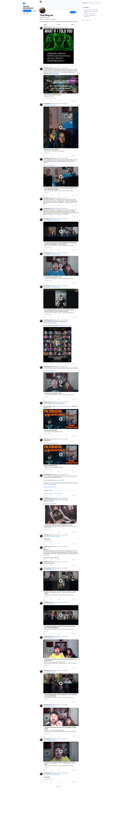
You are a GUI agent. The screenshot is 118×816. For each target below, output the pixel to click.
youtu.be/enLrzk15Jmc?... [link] (49, 603)
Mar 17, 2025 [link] (64, 439)
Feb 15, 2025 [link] (64, 498)
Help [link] (90, 20)
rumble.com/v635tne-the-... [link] (49, 638)
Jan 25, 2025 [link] (64, 535)
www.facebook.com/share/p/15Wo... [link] (52, 774)
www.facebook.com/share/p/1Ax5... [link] (51, 536)
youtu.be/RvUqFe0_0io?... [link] (49, 165)
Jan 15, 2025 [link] (64, 546)
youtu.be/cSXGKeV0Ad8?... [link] (49, 672)
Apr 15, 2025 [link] (64, 158)
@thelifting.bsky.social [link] (55, 27)
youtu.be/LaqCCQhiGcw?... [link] (49, 370)
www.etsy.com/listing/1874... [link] (50, 503)
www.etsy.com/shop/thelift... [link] (50, 484)
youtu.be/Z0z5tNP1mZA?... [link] (49, 569)
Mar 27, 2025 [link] (64, 366)
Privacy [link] (83, 20)
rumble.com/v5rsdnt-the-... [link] (49, 706)
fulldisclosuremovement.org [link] (49, 323)
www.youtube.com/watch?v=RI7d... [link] (51, 287)
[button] (41, 2)
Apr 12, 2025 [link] (64, 198)
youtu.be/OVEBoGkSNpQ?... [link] (49, 740)
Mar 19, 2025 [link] (64, 402)
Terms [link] (86, 20)
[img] (59, 5)
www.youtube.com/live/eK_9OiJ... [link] (63, 406)
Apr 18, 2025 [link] (64, 27)
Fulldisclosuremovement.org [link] (55, 72)
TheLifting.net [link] (46, 27)
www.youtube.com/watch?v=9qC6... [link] (52, 254)
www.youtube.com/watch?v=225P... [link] (51, 220)
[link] (43, 19)
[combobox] (26, 14)
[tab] (45, 24)
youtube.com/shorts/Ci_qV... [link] (50, 105)
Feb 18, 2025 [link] (64, 474)
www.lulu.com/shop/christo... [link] (50, 487)
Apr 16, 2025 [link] (64, 103)
